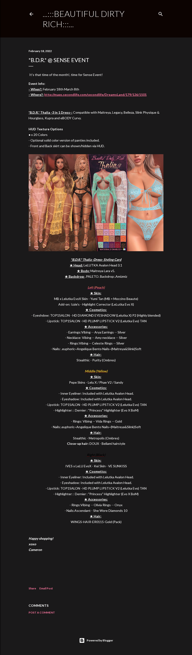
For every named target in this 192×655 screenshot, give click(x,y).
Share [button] (32, 588)
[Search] (160, 13)
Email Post (46, 588)
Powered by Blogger (100, 640)
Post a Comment (42, 612)
